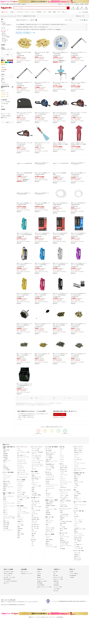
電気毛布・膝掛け (6, 481)
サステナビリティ (52, 617)
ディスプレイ (19, 487)
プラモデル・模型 (63, 471)
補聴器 (18, 526)
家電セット (13, 12)
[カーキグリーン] (10, 60)
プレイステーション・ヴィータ (52, 484)
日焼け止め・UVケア (50, 529)
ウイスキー (62, 448)
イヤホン (33, 12)
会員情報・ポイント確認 (41, 581)
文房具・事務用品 (77, 474)
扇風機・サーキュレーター (8, 486)
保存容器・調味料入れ (50, 454)
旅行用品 (76, 508)
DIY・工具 (62, 534)
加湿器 (4, 488)
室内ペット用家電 (63, 528)
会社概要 (81, 4)
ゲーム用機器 (19, 499)
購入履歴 (39, 577)
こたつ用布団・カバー (78, 544)
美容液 (47, 524)
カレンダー (34, 512)
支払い (54, 573)
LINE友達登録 (56, 584)
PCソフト (19, 503)
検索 (7, 54)
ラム (61, 454)
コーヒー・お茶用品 (49, 466)
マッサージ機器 (20, 525)
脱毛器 (18, 516)
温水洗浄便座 (19, 528)
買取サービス (6, 583)
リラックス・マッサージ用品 (51, 546)
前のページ (37, 398)
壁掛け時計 (76, 495)
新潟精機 (2, 71)
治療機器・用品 (49, 503)
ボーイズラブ (34, 522)
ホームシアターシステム (22, 463)
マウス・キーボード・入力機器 (23, 497)
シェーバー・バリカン (21, 511)
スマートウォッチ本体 (36, 462)
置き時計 (76, 497)
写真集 (33, 535)
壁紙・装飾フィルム (78, 539)
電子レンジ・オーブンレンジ (8, 496)
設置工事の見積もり (7, 579)
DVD (32, 545)
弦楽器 (33, 489)
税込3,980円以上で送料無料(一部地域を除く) (18, 4)
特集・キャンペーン (25, 571)
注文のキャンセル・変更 (58, 577)
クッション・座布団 (78, 521)
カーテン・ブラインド (78, 533)
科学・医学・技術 (35, 526)
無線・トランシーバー (21, 472)
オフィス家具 (76, 546)
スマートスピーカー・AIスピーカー (23, 475)
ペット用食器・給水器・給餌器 (66, 521)
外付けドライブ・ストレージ (22, 496)
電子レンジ (64, 12)
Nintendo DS (48, 493)
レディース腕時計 (77, 493)
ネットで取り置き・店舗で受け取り (10, 581)
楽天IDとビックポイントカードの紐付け (44, 587)
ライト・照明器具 (6, 469)
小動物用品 (62, 517)
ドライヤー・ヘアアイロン (22, 507)
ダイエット (48, 537)
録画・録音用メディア (21, 455)
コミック (33, 499)
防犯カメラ (62, 538)
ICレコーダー (19, 465)
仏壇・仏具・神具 (77, 559)
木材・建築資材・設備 (64, 542)
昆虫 (61, 525)
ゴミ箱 (75, 542)
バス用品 (76, 483)
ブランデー (62, 459)
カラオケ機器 (34, 493)
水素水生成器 (5, 526)
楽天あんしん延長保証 (8, 573)
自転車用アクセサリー (78, 452)
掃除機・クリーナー (7, 460)
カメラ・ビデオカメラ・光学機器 (23, 453)
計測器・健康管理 (49, 539)
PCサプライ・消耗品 (21, 492)
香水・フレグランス (49, 531)
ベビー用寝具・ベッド (64, 499)
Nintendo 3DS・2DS (50, 479)
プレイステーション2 (50, 488)
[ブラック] (2, 60)
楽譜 (32, 508)
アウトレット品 (77, 552)
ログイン (80, 12)
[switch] (12, 87)
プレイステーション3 (50, 486)
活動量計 (19, 530)
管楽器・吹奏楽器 (35, 478)
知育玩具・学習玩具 (64, 467)
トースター (5, 501)
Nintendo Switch (49, 474)
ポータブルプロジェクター (22, 477)
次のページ (71, 398)
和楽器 (33, 491)
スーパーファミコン (49, 497)
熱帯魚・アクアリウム (64, 516)
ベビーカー (62, 502)
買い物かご (39, 571)
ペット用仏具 (62, 526)
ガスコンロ (5, 509)
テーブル (76, 523)
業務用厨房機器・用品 (50, 464)
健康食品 (47, 541)
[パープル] (12, 62)
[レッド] (12, 60)
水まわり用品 (48, 469)
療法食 (61, 530)
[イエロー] (4, 62)
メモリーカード (20, 468)
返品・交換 (55, 575)
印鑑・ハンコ (76, 476)
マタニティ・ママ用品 (64, 495)
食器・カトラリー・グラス (51, 452)
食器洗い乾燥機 (6, 522)
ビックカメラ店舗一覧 (75, 4)
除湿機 (4, 490)
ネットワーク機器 (20, 494)
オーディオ (19, 450)
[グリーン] (6, 62)
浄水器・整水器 (6, 524)
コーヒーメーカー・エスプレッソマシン (9, 504)
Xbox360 (47, 483)
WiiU (47, 490)
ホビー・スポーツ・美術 (36, 506)
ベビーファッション (64, 493)
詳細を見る (58, 29)
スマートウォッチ (77, 499)
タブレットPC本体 (35, 450)
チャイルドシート (63, 504)
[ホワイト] (6, 60)
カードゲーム (62, 478)
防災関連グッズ (63, 540)
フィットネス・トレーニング (79, 463)
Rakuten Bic (6, 8)
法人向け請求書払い (41, 584)
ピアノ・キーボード (35, 473)
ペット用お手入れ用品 (64, 514)
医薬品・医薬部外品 (49, 501)
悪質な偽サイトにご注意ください (19, 604)
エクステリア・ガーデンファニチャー (66, 546)
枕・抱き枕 (76, 516)
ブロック (61, 485)
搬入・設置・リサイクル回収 (9, 577)
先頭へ (32, 398)
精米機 (4, 499)
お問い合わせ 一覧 (44, 617)
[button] (1, 48)
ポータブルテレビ (20, 467)
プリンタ (19, 488)
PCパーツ (19, 501)
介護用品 (47, 510)
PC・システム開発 (35, 528)
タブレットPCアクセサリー (37, 455)
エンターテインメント (36, 503)
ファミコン (48, 495)
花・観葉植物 (62, 548)
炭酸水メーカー (6, 521)
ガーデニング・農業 (64, 543)
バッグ (75, 506)
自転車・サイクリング (78, 448)
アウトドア (76, 466)
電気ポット (5, 510)
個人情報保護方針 (73, 575)
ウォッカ (61, 457)
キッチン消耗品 (49, 455)
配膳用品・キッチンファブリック (52, 462)
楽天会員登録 (85, 12)
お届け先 (2, 74)
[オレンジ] (2, 62)
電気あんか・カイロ (7, 483)
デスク (75, 525)
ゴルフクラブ (76, 454)
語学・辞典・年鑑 (35, 524)
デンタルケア (19, 519)
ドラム (33, 480)
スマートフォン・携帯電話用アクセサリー (37, 453)
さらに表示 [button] (4, 41)
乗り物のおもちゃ (63, 469)
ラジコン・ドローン (64, 474)
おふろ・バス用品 (63, 497)
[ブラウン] (8, 60)
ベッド (75, 518)
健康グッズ (48, 543)
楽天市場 (86, 4)
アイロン (5, 462)
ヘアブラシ (19, 509)
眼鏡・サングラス (77, 470)
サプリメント (48, 536)
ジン (61, 452)
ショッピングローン (7, 575)
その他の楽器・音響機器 (36, 494)
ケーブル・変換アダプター (37, 457)
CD (32, 543)
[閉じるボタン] (86, 24)
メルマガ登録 (55, 583)
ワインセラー (5, 514)
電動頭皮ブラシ (20, 521)
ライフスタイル (34, 513)
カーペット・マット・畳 (78, 535)
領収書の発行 (55, 581)
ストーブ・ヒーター (7, 476)
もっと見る (19, 419)
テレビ (59, 12)
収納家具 (76, 531)
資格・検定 (34, 533)
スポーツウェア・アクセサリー (80, 468)
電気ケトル (5, 512)
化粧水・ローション (49, 520)
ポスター (33, 537)
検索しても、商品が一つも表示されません (26, 417)
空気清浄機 (39, 12)
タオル (75, 487)
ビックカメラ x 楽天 (5, 4)
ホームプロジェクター (21, 459)
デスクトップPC (20, 481)
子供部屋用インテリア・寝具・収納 (80, 529)
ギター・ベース (34, 482)
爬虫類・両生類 (63, 523)
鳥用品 (61, 519)
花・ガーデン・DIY (12, 16)
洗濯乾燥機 (5, 453)
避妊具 (47, 507)
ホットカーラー (20, 517)
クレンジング (48, 522)
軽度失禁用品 (48, 514)
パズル (61, 476)
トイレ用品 (76, 485)
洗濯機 (54, 12)
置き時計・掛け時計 (78, 537)
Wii (46, 492)
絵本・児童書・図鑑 (35, 501)
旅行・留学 (34, 504)
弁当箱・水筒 (48, 459)
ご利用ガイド (60, 4)
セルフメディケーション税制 (6, 604)
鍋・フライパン (49, 448)
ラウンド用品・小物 (78, 459)
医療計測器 (48, 512)
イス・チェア (76, 527)
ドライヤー (27, 12)
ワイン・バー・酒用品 (50, 467)
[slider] (1, 49)
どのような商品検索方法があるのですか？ (26, 415)
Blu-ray (33, 541)
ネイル (47, 526)
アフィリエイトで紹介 (57, 586)
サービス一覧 (37, 617)
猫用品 (61, 510)
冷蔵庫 (49, 12)
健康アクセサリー (49, 545)
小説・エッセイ (34, 521)
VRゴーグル (34, 468)
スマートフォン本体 (35, 448)
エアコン (44, 12)
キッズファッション (64, 491)
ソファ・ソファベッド (78, 520)
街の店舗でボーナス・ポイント (27, 573)
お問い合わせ (55, 590)
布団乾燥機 (5, 457)
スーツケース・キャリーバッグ (80, 504)
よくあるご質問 (67, 4)
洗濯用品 (76, 480)
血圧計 (18, 535)
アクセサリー (34, 484)
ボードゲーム (62, 480)
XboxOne (47, 481)
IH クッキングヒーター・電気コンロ (9, 518)
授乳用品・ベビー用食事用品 (65, 500)
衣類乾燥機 (5, 455)
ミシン (4, 464)
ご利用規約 (72, 577)
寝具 (75, 512)
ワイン (61, 450)
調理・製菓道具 (49, 450)
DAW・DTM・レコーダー (36, 477)
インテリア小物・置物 (78, 548)
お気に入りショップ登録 (58, 579)
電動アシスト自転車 (78, 450)
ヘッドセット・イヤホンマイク (37, 460)
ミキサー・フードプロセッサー (9, 516)
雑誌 (32, 515)
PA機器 (33, 475)
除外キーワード (4, 117)
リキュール (62, 455)
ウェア (75, 461)
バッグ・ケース (77, 457)
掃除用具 (76, 478)
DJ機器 (33, 487)
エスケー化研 (3, 69)
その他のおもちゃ (63, 487)
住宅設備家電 (5, 467)
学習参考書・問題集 (35, 519)
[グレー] (4, 60)
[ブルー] (8, 62)
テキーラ (61, 461)
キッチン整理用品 (49, 457)
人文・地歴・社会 (35, 517)
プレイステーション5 (50, 475)
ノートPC (19, 483)
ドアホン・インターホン (64, 536)
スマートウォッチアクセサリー (37, 464)
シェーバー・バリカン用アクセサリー (23, 514)
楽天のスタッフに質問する (59, 414)
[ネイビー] (10, 62)
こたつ (4, 479)
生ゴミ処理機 (5, 528)
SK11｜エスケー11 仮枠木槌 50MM (24, 172)
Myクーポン (39, 579)
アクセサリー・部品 (21, 470)
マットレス (76, 514)
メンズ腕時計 (76, 491)
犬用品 (61, 512)
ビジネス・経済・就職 (36, 510)
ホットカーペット (6, 477)
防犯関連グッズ (77, 554)
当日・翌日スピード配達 (8, 571)
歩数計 (18, 532)
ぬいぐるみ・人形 (63, 465)
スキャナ (19, 490)
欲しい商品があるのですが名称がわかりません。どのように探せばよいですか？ (33, 413)
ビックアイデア (20, 12)
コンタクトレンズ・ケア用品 (51, 509)
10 (64, 398)
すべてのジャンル (4, 16)
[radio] (1, 21)
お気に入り (39, 573)
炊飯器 (4, 497)
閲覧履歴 (39, 575)
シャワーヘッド (20, 523)
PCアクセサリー (20, 485)
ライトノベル (34, 531)
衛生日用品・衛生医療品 (50, 505)
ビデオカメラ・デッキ (21, 461)
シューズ (76, 455)
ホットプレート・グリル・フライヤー (9, 507)
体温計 (18, 537)
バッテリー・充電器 (35, 458)
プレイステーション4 (50, 477)
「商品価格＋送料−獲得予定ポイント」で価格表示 (24, 20)
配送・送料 (55, 571)
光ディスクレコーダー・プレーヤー (23, 457)
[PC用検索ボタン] (68, 8)
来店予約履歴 (39, 583)
